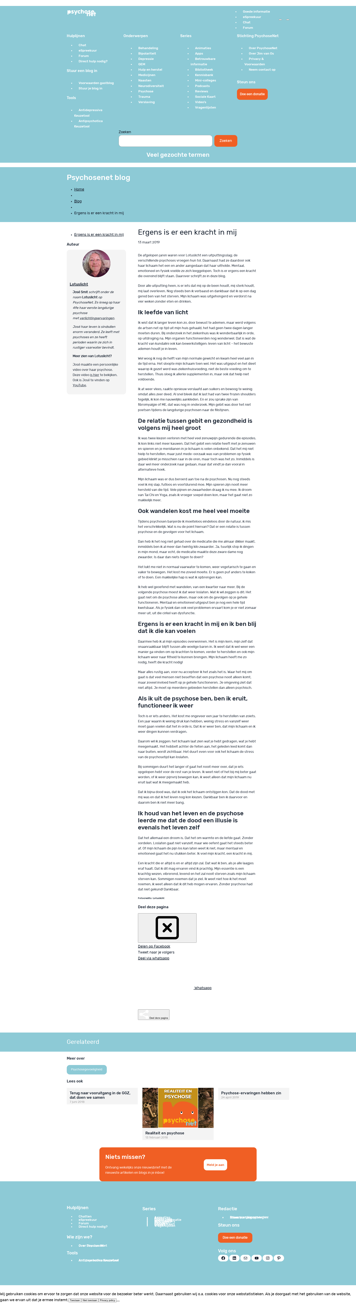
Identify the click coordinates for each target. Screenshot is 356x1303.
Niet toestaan (90, 1300)
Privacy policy (107, 1300)
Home (79, 189)
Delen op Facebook (154, 946)
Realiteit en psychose (164, 1133)
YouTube (79, 385)
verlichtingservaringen (97, 318)
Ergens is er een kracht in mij (99, 235)
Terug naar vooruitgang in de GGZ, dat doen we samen (100, 1095)
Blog (78, 201)
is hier (94, 375)
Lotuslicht (79, 284)
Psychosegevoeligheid (86, 1069)
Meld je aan (215, 1165)
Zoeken (125, 132)
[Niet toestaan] (118, 1301)
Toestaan (75, 1300)
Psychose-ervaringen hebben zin (251, 1093)
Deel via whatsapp (153, 958)
